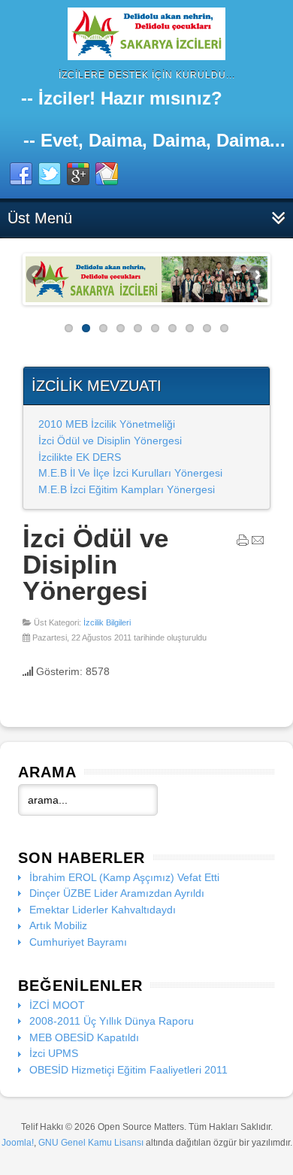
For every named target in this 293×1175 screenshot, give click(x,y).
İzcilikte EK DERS (79, 457)
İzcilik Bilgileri (107, 622)
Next (256, 276)
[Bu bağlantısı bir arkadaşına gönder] (258, 543)
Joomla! (18, 1142)
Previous (37, 276)
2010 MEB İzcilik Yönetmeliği (106, 424)
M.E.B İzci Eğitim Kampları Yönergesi (126, 489)
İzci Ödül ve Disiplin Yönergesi (110, 441)
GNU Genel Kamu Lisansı (90, 1142)
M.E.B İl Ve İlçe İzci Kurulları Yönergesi (130, 473)
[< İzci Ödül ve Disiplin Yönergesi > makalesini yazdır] (243, 543)
